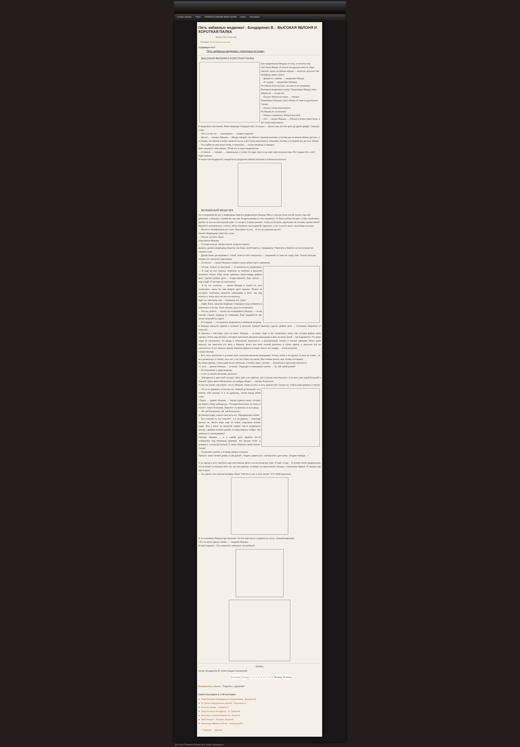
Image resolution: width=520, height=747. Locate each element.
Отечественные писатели (220, 42)
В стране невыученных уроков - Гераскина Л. (224, 703)
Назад (245, 677)
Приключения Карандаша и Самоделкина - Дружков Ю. (229, 699)
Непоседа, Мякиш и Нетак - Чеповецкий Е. (222, 723)
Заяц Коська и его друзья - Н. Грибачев (220, 711)
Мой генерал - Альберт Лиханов (217, 719)
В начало (235, 677)
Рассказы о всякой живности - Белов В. (220, 715)
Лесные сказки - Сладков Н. (215, 707)
